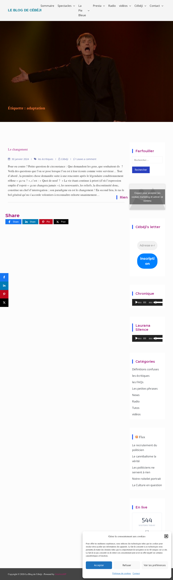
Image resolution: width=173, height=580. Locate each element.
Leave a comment (86, 159)
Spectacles (64, 6)
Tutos (135, 408)
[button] (166, 536)
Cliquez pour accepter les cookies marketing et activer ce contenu (147, 196)
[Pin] (4, 294)
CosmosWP (60, 574)
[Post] (4, 302)
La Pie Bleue (82, 10)
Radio (112, 6)
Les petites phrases (145, 388)
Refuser (127, 565)
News (136, 395)
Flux (142, 437)
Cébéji (138, 6)
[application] (147, 302)
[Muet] (155, 302)
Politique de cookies (121, 573)
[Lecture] (136, 302)
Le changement (18, 149)
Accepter (99, 565)
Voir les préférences (155, 565)
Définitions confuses (145, 369)
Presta (97, 6)
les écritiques (45, 159)
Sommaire (47, 6)
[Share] (4, 277)
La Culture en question (147, 485)
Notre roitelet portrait (146, 479)
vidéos (123, 6)
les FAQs (137, 382)
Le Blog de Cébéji (25, 10)
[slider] (158, 302)
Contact (136, 573)
